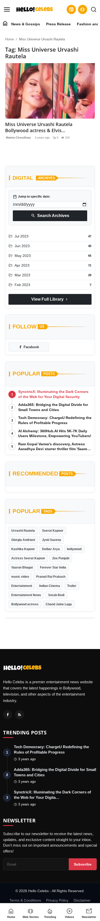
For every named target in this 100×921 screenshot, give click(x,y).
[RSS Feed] (19, 714)
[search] (93, 9)
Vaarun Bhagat (22, 567)
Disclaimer (82, 900)
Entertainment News (26, 595)
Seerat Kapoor (52, 530)
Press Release (58, 24)
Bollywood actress (24, 604)
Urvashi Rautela (23, 530)
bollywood (74, 549)
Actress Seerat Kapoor (28, 558)
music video (20, 576)
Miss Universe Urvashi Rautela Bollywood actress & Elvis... (38, 127)
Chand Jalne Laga (59, 604)
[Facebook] (7, 714)
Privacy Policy (57, 900)
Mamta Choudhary (18, 137)
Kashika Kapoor (23, 549)
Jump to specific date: (31, 196)
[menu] (7, 9)
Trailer (71, 586)
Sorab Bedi (56, 595)
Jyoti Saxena (51, 540)
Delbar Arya (51, 549)
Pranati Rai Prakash (50, 576)
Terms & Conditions (25, 900)
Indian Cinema (49, 586)
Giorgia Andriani (23, 540)
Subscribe (83, 864)
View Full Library (50, 299)
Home (9, 39)
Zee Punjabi (60, 558)
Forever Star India (53, 567)
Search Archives (50, 215)
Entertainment (21, 586)
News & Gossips (25, 24)
